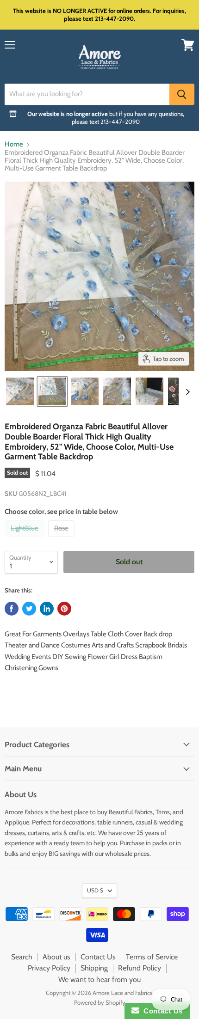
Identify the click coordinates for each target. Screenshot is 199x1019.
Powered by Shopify (99, 1002)
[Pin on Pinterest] (64, 609)
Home (14, 144)
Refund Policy (139, 968)
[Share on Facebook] (12, 609)
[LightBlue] (26, 539)
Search (21, 956)
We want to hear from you (99, 979)
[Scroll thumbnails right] (186, 392)
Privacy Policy (49, 968)
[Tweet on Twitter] (29, 609)
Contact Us (98, 956)
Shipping (94, 968)
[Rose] (62, 539)
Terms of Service (152, 956)
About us (56, 956)
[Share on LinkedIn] (47, 609)
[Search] (181, 94)
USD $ (95, 890)
